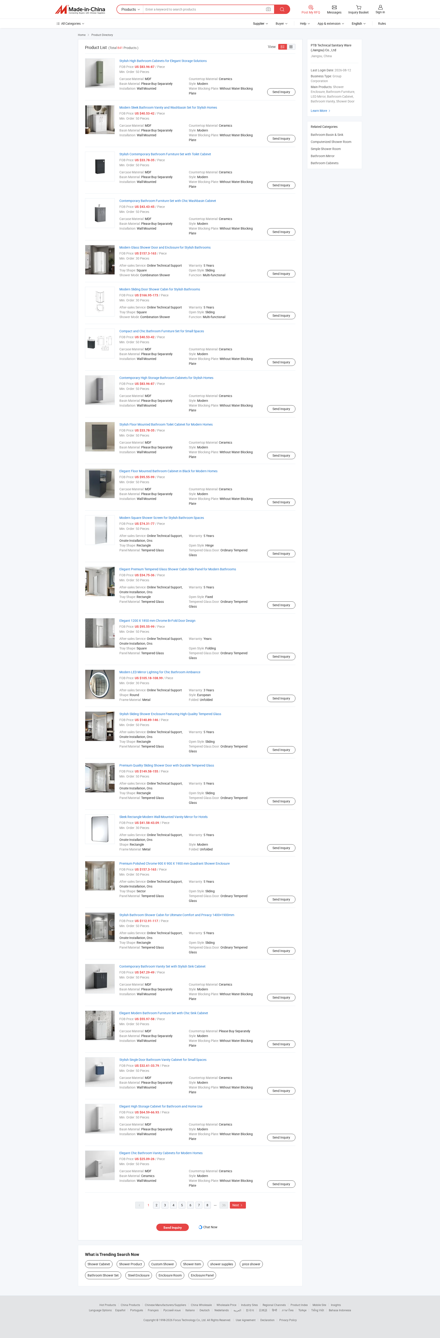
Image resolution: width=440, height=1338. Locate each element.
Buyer (280, 23)
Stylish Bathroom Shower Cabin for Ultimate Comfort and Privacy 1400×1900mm (176, 915)
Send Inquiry (281, 92)
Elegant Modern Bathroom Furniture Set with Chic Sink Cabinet (163, 1013)
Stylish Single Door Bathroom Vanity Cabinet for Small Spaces (162, 1059)
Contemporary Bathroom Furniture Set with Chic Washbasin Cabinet (167, 200)
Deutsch (205, 1310)
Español (120, 1310)
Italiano (190, 1310)
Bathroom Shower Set (103, 1275)
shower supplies (221, 1264)
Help (303, 23)
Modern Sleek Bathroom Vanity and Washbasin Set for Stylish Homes (168, 107)
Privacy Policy (288, 1320)
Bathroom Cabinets (324, 163)
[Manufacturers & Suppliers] (80, 9)
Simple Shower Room (326, 149)
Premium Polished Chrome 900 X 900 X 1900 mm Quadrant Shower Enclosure (174, 863)
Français (153, 1310)
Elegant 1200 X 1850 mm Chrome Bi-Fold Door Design (157, 620)
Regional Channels (274, 1305)
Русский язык (172, 1310)
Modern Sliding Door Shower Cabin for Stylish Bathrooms (159, 289)
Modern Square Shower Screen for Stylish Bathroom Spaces (161, 517)
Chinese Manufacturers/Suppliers (165, 1305)
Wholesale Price (226, 1305)
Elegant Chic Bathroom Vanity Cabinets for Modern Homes (161, 1153)
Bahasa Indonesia (340, 1310)
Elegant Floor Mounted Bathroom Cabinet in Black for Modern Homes (168, 471)
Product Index (299, 1305)
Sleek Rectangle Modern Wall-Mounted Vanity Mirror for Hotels (163, 817)
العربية (237, 1310)
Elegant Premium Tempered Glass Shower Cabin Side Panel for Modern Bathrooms (177, 569)
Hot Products (107, 1305)
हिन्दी (274, 1310)
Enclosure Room (170, 1275)
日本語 (263, 1310)
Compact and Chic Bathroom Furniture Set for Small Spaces (161, 331)
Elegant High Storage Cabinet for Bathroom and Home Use (160, 1106)
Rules (382, 23)
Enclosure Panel (202, 1275)
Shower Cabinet (99, 1264)
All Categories (71, 23)
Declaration (267, 1320)
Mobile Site (319, 1305)
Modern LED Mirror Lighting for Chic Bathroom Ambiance (159, 672)
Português (136, 1310)
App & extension (329, 23)
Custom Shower (162, 1264)
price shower (251, 1264)
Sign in (380, 12)
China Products (130, 1305)
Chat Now (210, 1227)
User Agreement (246, 1320)
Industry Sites (249, 1305)
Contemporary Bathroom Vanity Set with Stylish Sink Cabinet (162, 966)
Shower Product (130, 1264)
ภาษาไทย (288, 1310)
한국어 (250, 1310)
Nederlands (221, 1310)
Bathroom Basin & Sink (327, 134)
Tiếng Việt (317, 1310)
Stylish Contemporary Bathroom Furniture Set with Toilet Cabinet (165, 154)
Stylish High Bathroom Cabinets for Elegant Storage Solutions (163, 61)
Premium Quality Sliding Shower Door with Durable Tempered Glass (166, 765)
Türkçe (302, 1310)
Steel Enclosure (138, 1275)
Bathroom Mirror (323, 156)
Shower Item (192, 1264)
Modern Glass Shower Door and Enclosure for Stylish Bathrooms (165, 247)
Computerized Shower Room (331, 141)
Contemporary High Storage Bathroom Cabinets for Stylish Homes (166, 377)
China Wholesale (201, 1305)
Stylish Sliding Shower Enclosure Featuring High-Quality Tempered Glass (170, 714)
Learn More (321, 110)
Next (237, 1205)
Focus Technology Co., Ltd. (190, 1320)
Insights (336, 1305)
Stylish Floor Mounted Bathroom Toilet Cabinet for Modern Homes (166, 424)
